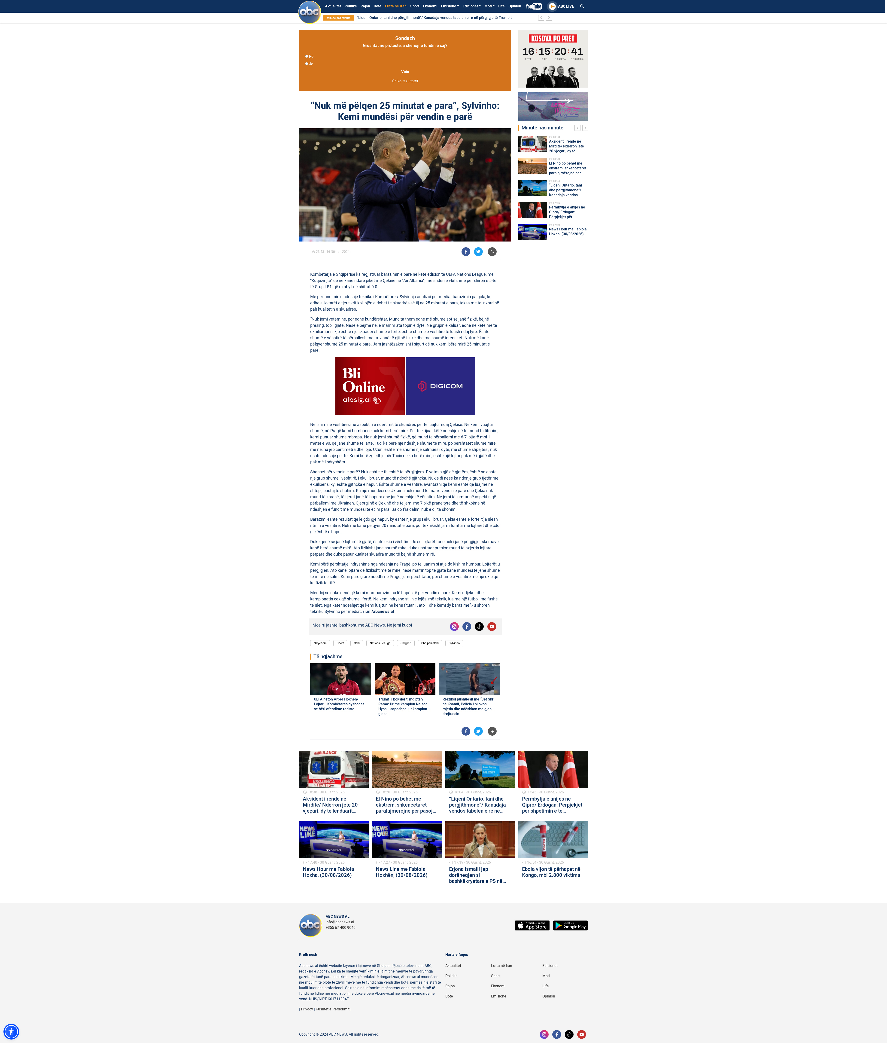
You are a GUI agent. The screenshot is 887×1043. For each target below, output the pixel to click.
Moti (488, 6)
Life (501, 6)
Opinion (514, 6)
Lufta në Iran (396, 6)
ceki (357, 643)
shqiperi (406, 643)
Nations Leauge (380, 643)
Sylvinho (454, 643)
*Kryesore (320, 643)
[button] (11, 1031)
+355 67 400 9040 (340, 927)
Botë (377, 6)
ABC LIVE (566, 6)
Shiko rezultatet (405, 81)
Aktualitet (333, 6)
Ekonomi (430, 6)
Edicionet (470, 6)
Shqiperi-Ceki (430, 643)
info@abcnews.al (340, 922)
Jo (311, 64)
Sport (414, 6)
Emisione (448, 6)
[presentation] (578, 128)
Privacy (307, 1009)
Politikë (351, 6)
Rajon (365, 6)
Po (311, 56)
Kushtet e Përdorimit (332, 1009)
